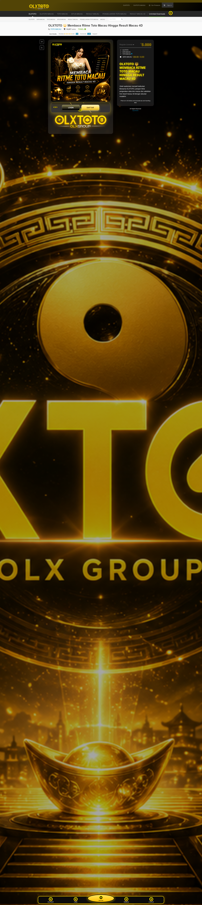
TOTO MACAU (51, 19)
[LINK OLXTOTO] (80, 72)
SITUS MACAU (61, 19)
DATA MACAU (41, 19)
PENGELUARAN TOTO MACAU (89, 19)
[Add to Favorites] (42, 42)
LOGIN (71, 107)
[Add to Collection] (42, 48)
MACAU (102, 19)
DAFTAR (90, 107)
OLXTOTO (32, 19)
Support (95, 34)
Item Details (53, 34)
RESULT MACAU (73, 19)
